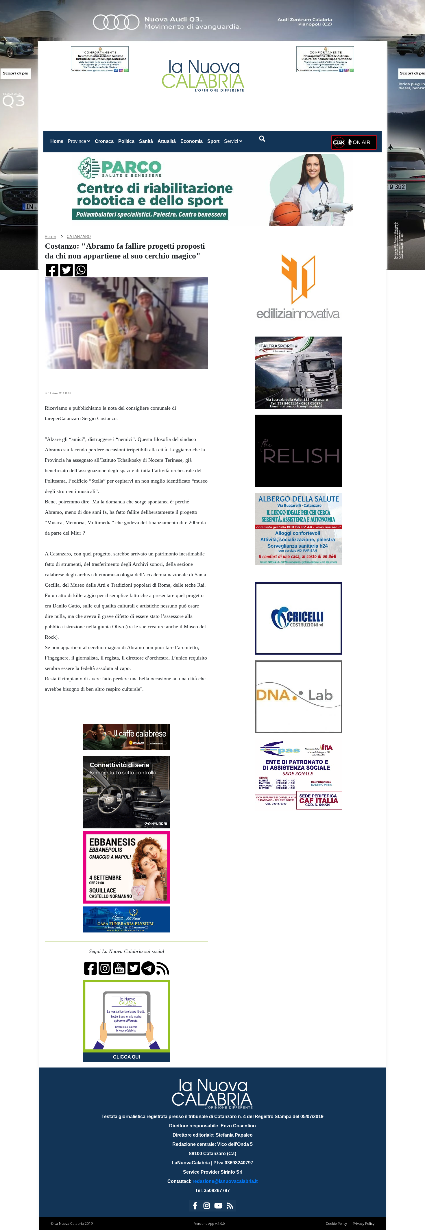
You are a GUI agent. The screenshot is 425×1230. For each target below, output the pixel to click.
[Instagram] (206, 1206)
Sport (213, 141)
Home (58, 141)
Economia (191, 141)
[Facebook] (195, 1206)
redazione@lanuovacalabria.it (225, 1181)
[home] (203, 73)
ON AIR (360, 142)
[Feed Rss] (230, 1206)
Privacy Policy (363, 1223)
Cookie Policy (336, 1223)
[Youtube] (218, 1206)
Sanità (146, 141)
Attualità (167, 141)
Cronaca (104, 141)
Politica (126, 141)
